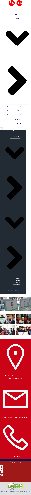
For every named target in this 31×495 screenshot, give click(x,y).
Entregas (19, 110)
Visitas (19, 114)
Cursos (19, 106)
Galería (17, 119)
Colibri (18, 293)
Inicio (17, 14)
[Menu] (15, 128)
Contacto (17, 123)
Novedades (16, 136)
